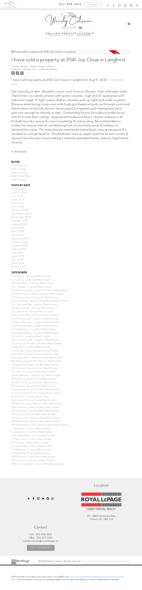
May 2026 (17, 203)
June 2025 (17, 228)
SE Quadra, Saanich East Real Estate (33, 386)
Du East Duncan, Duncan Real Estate (32, 308)
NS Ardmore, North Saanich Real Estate (34, 354)
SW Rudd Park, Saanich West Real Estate (35, 421)
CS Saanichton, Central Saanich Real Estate (37, 294)
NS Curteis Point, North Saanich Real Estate (36, 358)
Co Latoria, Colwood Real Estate (30, 280)
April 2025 (17, 235)
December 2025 (21, 214)
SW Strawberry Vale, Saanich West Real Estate (39, 425)
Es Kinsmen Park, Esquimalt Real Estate (34, 315)
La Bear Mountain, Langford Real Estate (35, 322)
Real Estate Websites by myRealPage (114, 561)
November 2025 (21, 217)
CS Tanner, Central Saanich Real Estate (34, 297)
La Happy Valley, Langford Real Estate (34, 333)
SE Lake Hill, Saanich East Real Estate (33, 372)
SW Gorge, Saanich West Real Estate (33, 414)
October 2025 (19, 221)
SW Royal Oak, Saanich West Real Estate (35, 418)
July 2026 (17, 196)
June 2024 (17, 256)
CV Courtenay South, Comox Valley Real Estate (39, 301)
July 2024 (17, 253)
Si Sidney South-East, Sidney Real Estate (35, 393)
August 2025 (19, 224)
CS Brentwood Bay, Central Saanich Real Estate (39, 290)
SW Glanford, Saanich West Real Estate (35, 411)
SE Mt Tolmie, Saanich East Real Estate (34, 382)
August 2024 (19, 249)
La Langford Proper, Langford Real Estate (36, 343)
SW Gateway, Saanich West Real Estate (35, 407)
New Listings (18, 169)
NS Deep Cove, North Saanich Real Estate (36, 361)
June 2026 (17, 199)
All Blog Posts (19, 165)
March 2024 (18, 267)
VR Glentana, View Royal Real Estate (33, 457)
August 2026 (19, 192)
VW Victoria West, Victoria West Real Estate (37, 464)
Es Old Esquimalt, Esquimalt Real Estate (34, 318)
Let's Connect (40, 548)
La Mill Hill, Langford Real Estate (30, 347)
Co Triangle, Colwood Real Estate (31, 287)
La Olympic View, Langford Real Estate (38, 69)
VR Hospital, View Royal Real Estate (32, 460)
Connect (92, 4)
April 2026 (17, 207)
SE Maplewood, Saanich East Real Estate (35, 375)
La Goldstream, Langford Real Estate (33, 329)
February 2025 (20, 238)
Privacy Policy (88, 561)
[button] (107, 5)
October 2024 (19, 245)
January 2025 (20, 242)
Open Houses (19, 172)
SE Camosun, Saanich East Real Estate (34, 368)
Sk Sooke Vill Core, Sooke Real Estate (33, 400)
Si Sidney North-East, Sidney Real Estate (35, 389)
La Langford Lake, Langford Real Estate (35, 340)
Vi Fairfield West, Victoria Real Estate (33, 435)
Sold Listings (18, 180)
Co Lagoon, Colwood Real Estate (31, 276)
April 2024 (17, 263)
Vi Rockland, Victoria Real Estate (30, 453)
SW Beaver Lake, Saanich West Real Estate (37, 403)
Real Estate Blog (21, 176)
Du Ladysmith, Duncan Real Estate (31, 311)
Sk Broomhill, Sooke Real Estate (30, 396)
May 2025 (17, 231)
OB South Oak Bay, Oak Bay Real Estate (34, 365)
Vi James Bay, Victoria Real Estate (31, 446)
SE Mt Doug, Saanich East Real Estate (33, 379)
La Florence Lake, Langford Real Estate (34, 326)
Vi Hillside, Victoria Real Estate (29, 442)
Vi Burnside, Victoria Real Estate (30, 428)
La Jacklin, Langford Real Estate (30, 336)
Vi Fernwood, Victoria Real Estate (31, 439)
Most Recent (18, 189)
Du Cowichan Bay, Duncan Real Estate (34, 304)
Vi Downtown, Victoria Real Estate (31, 432)
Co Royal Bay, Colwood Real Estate (32, 283)
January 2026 (19, 210)
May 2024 (17, 260)
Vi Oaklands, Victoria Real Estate (31, 450)
